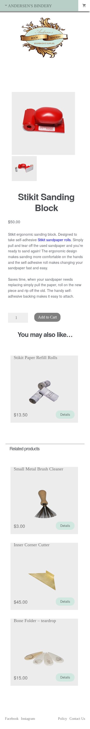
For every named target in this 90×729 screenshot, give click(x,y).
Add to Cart (47, 317)
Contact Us (77, 719)
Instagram (28, 719)
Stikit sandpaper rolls (54, 239)
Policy (62, 719)
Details (65, 414)
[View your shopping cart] (84, 5)
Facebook (11, 719)
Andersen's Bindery (30, 6)
